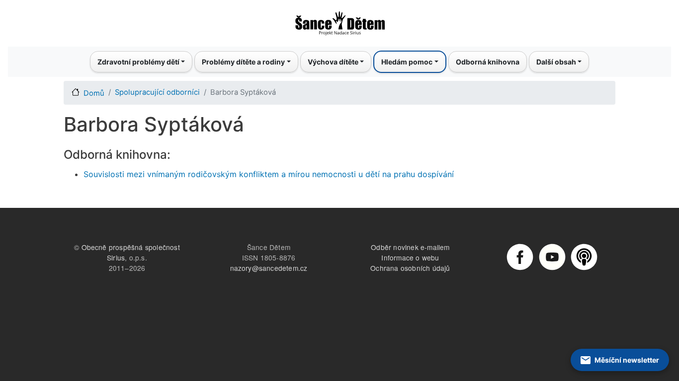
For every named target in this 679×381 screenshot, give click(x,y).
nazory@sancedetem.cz (269, 268)
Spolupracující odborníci (157, 92)
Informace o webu (410, 257)
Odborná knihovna (487, 62)
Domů (94, 93)
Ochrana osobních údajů (410, 268)
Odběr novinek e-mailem (410, 247)
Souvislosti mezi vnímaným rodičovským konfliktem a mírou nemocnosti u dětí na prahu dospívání (269, 174)
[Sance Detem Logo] (339, 20)
